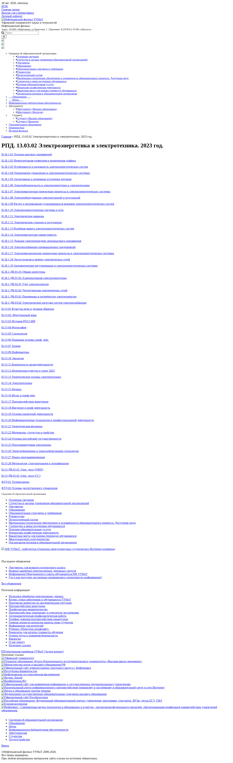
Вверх (5, 745)
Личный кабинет (12, 16)
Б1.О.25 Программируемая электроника (26, 444)
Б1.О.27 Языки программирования (23, 457)
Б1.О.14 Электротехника (16, 383)
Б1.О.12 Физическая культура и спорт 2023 (28, 370)
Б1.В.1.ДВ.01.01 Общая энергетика (23, 271)
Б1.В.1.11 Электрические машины (22, 216)
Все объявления (11, 583)
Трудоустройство (19, 739)
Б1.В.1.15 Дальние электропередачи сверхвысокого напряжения (41, 240)
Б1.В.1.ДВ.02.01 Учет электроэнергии (25, 284)
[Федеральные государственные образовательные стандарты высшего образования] (53, 694)
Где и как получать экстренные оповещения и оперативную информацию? (55, 577)
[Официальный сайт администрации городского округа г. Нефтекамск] (46, 667)
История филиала (18, 130)
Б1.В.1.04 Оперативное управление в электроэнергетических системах (45, 172)
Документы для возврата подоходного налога (37, 567)
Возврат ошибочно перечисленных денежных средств (42, 570)
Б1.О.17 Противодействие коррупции (24, 401)
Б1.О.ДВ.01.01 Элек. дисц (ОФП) (22, 469)
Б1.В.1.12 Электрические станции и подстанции (31, 222)
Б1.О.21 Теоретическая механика (21, 426)
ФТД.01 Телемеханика (15, 481)
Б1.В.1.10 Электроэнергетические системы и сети (32, 210)
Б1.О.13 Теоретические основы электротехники (31, 376)
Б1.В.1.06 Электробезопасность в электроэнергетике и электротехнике (45, 185)
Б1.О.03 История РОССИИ (18, 321)
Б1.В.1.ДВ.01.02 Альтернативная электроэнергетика (34, 278)
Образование (20, 96)
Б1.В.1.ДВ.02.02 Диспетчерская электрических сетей (34, 290)
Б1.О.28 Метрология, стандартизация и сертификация (35, 463)
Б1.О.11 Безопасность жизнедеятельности (27, 364)
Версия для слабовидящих (17, 12)
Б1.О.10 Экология (12, 358)
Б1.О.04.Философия (13, 327)
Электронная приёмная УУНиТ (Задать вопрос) (34, 651)
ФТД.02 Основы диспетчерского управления (29, 488)
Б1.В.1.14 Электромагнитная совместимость (29, 234)
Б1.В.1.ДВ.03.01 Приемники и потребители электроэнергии (38, 296)
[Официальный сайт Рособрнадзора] (24, 697)
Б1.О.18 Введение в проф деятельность (25, 407)
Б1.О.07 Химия (10, 346)
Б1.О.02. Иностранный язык (19, 315)
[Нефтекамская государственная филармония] (30, 674)
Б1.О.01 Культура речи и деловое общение (27, 308)
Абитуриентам (18, 732)
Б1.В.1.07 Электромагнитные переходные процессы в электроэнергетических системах (55, 191)
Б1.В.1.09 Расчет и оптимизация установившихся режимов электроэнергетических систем (57, 203)
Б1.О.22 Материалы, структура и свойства (27, 432)
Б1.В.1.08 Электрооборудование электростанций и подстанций (40, 197)
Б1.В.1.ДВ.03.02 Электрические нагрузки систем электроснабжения (43, 302)
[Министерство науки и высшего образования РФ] (33, 664)
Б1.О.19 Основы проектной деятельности (27, 413)
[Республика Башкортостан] (19, 671)
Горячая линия (10, 9)
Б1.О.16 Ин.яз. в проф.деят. (18, 395)
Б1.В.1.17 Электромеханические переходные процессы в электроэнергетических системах (57, 253)
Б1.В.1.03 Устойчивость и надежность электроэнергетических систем (44, 166)
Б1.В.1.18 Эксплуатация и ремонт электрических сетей (35, 259)
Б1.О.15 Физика (11, 389)
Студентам (15, 736)
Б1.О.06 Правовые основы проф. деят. (25, 339)
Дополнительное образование (25, 124)
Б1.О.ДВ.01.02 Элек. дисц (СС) (20, 475)
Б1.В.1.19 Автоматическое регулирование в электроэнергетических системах (49, 265)
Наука (16, 99)
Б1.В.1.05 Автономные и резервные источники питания (36, 179)
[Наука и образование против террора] (25, 690)
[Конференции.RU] (14, 680)
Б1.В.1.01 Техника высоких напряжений (26, 154)
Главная (6, 136)
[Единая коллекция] (14, 703)
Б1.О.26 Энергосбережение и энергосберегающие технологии (40, 451)
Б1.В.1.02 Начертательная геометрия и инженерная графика (38, 160)
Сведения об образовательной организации (36, 719)
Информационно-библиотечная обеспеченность (35, 102)
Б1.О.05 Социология (14, 333)
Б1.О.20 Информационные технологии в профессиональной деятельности (47, 420)
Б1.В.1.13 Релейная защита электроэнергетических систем (37, 228)
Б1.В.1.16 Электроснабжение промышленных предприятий (38, 247)
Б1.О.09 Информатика (15, 352)
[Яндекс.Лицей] (11, 677)
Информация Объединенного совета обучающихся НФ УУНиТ (48, 574)
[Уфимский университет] (17, 658)
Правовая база (16, 127)
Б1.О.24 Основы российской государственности (31, 438)
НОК (4, 6)
